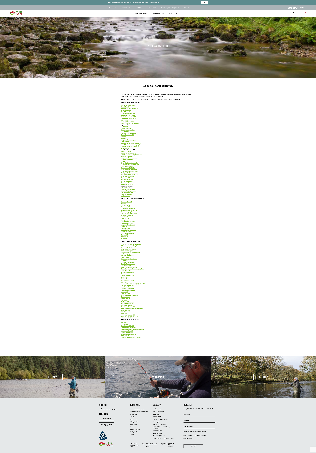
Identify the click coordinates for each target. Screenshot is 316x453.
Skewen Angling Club (126, 181)
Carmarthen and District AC (129, 210)
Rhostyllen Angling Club (127, 303)
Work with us (106, 419)
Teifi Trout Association (127, 233)
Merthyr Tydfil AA (126, 151)
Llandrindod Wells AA (127, 331)
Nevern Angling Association (128, 230)
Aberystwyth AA (125, 205)
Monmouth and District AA (128, 153)
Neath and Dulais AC (126, 156)
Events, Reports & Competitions (170, 8)
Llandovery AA (125, 218)
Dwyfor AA (124, 279)
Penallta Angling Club (127, 166)
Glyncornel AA (125, 131)
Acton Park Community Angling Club (131, 244)
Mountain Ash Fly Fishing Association (131, 155)
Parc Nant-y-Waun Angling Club (130, 164)
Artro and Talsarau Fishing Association (132, 246)
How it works (133, 427)
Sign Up (132, 416)
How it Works (112, 8)
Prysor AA (124, 300)
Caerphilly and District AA (128, 112)
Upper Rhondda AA (126, 194)
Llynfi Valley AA (125, 148)
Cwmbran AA (124, 120)
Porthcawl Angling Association (129, 174)
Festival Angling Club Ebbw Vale (130, 123)
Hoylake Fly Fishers (126, 287)
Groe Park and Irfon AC (127, 326)
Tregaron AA (124, 235)
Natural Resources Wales (160, 419)
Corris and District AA (127, 270)
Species (186, 8)
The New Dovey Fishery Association (131, 337)
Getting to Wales (134, 432)
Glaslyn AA (124, 282)
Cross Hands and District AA (129, 213)
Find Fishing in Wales (141, 13)
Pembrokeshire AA (126, 231)
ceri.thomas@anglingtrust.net (111, 409)
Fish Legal (156, 422)
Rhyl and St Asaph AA (127, 305)
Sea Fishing (188, 438)
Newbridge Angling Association (129, 295)
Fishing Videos (152, 8)
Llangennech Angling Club (128, 225)
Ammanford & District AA (128, 207)
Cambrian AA (124, 260)
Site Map (143, 444)
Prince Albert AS (125, 298)
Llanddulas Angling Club (127, 289)
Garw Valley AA (125, 127)
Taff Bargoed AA (125, 188)
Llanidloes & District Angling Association (132, 329)
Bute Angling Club (126, 110)
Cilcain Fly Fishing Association (129, 267)
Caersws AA (124, 324)
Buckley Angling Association (129, 259)
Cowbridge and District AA (128, 117)
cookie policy (155, 3)
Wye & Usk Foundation (159, 424)
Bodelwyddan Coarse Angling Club (130, 252)
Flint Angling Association (128, 280)
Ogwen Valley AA (125, 297)
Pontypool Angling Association (129, 173)
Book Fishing (139, 8)
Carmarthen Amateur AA (128, 208)
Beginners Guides (126, 8)
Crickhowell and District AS (128, 118)
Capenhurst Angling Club (128, 262)
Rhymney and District (127, 178)
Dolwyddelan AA (125, 274)
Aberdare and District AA (128, 105)
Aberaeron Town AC (126, 202)
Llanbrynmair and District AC (129, 327)
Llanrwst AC (124, 292)
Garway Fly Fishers (126, 128)
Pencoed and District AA (128, 168)
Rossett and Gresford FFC (128, 307)
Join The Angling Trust (106, 424)
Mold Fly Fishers (125, 293)
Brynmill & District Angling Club (129, 108)
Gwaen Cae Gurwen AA (127, 135)
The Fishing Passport (159, 436)
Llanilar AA (124, 226)
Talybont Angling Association (129, 336)
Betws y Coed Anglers (127, 251)
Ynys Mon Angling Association (129, 317)
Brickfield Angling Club (127, 256)
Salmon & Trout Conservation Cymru (163, 438)
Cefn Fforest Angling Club (128, 113)
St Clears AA (124, 238)
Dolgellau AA (124, 277)
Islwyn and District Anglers (128, 140)
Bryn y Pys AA (125, 257)
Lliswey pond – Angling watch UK (130, 146)
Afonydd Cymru (157, 430)
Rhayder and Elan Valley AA (128, 334)
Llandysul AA (124, 220)
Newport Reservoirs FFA (127, 160)
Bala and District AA (126, 247)
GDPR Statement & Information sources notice (152, 445)
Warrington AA (125, 313)
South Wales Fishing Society (129, 183)
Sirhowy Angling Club (127, 179)
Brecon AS (124, 323)
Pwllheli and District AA (127, 302)
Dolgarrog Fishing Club (127, 275)
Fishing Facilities (158, 13)
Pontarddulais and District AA (129, 171)
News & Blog (173, 13)
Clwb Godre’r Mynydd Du (128, 115)
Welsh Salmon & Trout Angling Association (161, 427)
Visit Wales (156, 414)
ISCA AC (123, 138)
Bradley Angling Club (126, 254)
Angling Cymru (157, 416)
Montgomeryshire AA (127, 332)
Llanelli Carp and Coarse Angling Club (131, 145)
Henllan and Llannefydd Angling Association (133, 284)
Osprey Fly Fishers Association (129, 163)
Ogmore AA (124, 161)
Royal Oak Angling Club (127, 176)
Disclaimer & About (164, 444)
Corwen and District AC (127, 272)
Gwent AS (123, 136)
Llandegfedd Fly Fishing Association (131, 143)
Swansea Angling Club (127, 184)
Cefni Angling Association (128, 264)
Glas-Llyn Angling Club (127, 212)
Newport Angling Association (129, 158)
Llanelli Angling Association (128, 222)
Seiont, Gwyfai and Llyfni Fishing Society (132, 308)
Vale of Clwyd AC (125, 312)
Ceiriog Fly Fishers (126, 265)
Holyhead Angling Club (127, 285)
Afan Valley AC (125, 107)
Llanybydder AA (125, 228)
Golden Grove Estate (127, 215)
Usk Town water (125, 196)
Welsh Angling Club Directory (138, 409)
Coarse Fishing (201, 435)
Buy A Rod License (158, 411)
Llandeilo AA (124, 217)
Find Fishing (52, 377)
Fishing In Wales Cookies (171, 445)
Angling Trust (157, 409)
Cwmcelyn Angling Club (127, 122)
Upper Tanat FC (125, 310)
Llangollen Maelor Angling (128, 290)
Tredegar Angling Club (127, 193)
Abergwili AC (124, 203)
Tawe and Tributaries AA (128, 189)
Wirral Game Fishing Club (128, 315)
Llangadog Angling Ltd (127, 223)
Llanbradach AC (125, 141)
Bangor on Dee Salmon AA (128, 249)
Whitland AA (124, 236)
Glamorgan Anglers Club (128, 130)
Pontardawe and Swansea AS (129, 169)
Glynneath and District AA (128, 133)
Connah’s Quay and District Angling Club (132, 269)
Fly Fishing (188, 435)
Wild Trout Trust (157, 433)
